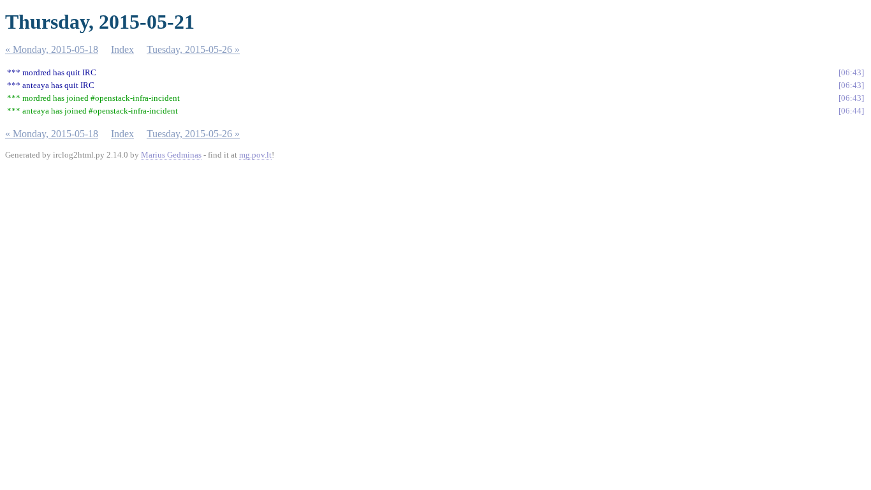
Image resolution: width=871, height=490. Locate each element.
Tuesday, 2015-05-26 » (193, 49)
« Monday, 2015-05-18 (51, 49)
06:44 (851, 110)
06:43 (851, 72)
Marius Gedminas (171, 155)
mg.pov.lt (255, 155)
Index (122, 49)
